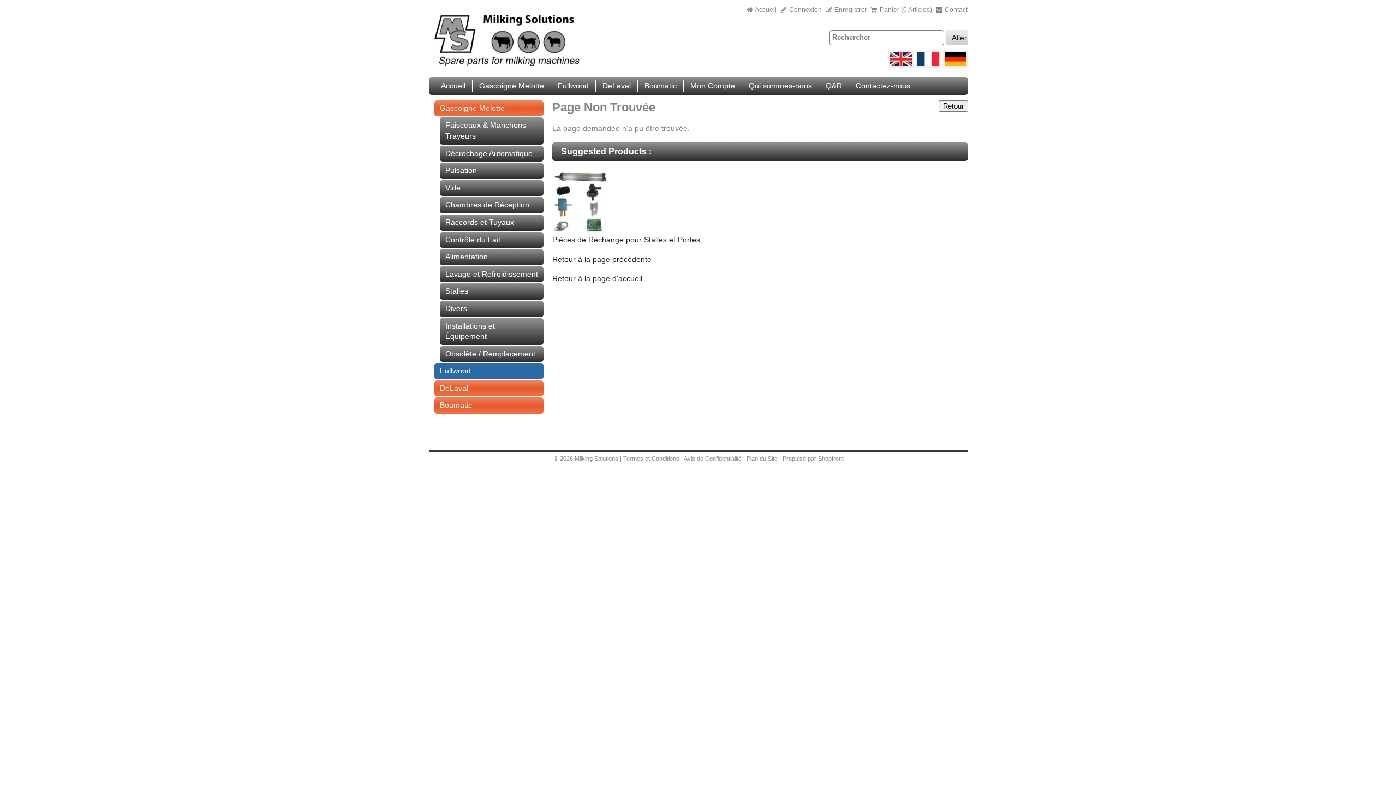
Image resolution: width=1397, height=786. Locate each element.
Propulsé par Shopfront (813, 458)
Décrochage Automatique (489, 153)
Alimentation (466, 256)
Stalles (456, 291)
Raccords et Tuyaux (479, 222)
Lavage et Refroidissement (491, 274)
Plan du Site (763, 458)
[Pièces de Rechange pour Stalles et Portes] (580, 232)
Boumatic (660, 85)
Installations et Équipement (470, 331)
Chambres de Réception (487, 204)
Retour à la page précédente (602, 259)
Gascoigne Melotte (511, 85)
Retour (953, 106)
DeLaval (616, 85)
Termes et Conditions (651, 458)
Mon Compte (712, 85)
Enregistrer (851, 10)
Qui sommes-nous (780, 85)
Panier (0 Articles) (906, 10)
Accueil (766, 10)
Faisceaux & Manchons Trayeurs (485, 130)
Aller (959, 37)
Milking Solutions (597, 458)
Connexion (804, 10)
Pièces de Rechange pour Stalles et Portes (626, 239)
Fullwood (573, 85)
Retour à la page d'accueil (597, 278)
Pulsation (461, 170)
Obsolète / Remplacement (490, 353)
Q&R (834, 85)
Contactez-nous (883, 85)
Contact (955, 10)
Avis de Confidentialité (713, 458)
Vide (453, 187)
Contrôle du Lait (472, 239)
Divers (456, 308)
